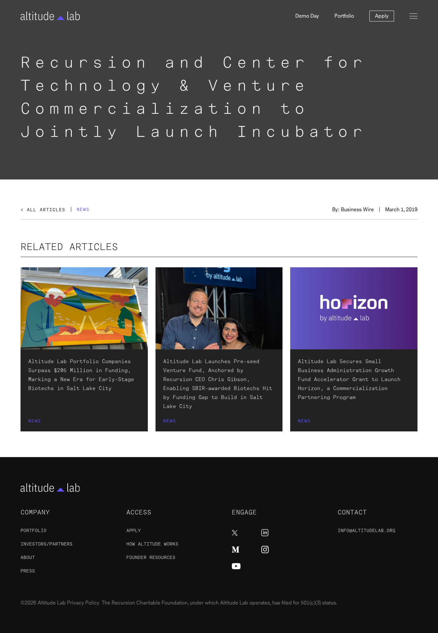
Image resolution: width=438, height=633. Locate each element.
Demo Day (307, 16)
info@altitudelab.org (366, 530)
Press (28, 571)
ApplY (133, 530)
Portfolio (344, 16)
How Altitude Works (152, 544)
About (28, 557)
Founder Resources (150, 557)
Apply (382, 16)
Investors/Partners (46, 544)
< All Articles (43, 210)
